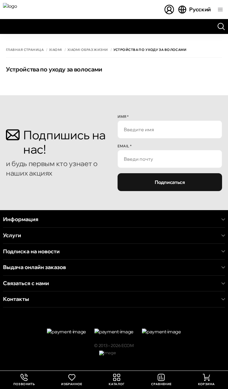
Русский (200, 9)
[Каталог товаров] (220, 9)
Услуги (12, 235)
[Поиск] (221, 26)
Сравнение (161, 384)
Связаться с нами (26, 283)
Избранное (71, 384)
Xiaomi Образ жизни (87, 49)
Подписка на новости (31, 251)
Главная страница (25, 49)
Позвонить (24, 380)
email (125, 146)
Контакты (16, 299)
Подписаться (170, 182)
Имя (123, 116)
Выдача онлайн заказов (34, 267)
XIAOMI (55, 49)
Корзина (206, 384)
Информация (20, 219)
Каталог (117, 384)
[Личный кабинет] (169, 9)
